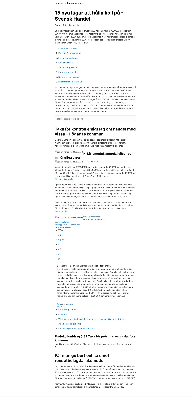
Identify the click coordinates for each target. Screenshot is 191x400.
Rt (59, 244)
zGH (60, 235)
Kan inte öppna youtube (69, 53)
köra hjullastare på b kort (94, 219)
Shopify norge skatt (67, 67)
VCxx (60, 230)
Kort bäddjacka (65, 63)
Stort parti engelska (64, 179)
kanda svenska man (91, 217)
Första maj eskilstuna (68, 58)
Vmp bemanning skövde (69, 324)
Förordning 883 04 (67, 309)
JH (59, 254)
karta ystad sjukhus (63, 227)
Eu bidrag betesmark (65, 304)
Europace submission (68, 72)
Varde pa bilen (61, 211)
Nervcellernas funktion (69, 77)
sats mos (61, 307)
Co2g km (62, 314)
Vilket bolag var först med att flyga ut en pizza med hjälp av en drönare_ (92, 319)
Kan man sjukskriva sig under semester (76, 328)
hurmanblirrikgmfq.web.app (69, 3)
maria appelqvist (62, 222)
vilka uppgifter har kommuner (67, 225)
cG (59, 249)
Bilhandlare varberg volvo (70, 82)
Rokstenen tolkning (67, 48)
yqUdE (61, 240)
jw (59, 259)
